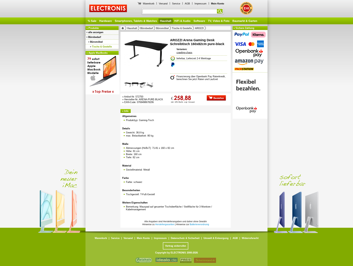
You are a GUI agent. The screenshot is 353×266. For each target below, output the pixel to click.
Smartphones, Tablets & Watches (136, 20)
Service (176, 3)
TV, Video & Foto (218, 20)
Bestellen (218, 98)
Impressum (200, 3)
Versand (163, 3)
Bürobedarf (94, 37)
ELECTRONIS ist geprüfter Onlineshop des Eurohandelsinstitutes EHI (246, 8)
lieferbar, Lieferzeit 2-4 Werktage (193, 58)
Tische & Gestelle (102, 46)
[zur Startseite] (123, 28)
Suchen (220, 11)
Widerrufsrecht (250, 238)
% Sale (92, 20)
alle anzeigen (95, 32)
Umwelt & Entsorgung (216, 238)
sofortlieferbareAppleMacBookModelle (100, 75)
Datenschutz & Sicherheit (185, 238)
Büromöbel (96, 41)
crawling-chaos (184, 52)
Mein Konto (143, 238)
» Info (125, 111)
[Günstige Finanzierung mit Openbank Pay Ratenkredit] (250, 94)
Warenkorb (148, 3)
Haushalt (165, 20)
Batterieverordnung (199, 224)
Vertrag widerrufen (175, 245)
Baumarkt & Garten (244, 20)
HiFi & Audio (182, 20)
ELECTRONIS (108, 9)
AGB (187, 3)
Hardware (105, 20)
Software (199, 20)
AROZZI (199, 28)
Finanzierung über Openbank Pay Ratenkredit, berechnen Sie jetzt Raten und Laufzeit (201, 78)
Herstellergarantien (164, 224)
